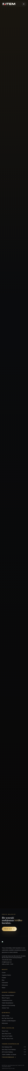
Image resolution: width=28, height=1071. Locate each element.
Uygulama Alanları (6, 975)
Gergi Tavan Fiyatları (7, 1036)
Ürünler (11, 13)
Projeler (4, 977)
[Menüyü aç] (23, 4)
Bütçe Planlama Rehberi (8, 995)
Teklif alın (8, 928)
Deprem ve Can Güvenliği (8, 1005)
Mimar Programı (6, 998)
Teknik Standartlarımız (7, 1003)
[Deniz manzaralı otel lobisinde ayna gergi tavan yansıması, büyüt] (14, 595)
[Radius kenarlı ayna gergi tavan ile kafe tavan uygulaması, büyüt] (14, 615)
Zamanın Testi (5, 1008)
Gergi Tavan (5, 1031)
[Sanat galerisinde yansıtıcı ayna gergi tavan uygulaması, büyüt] (14, 517)
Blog (3, 980)
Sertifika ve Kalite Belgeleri (9, 1020)
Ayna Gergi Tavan (6, 1033)
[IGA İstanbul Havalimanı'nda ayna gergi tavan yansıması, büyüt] (14, 576)
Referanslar (5, 985)
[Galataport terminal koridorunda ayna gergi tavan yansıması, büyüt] (14, 537)
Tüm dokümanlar (8, 1057)
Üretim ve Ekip (5, 1015)
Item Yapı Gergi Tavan (7, 1018)
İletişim (3, 987)
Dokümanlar (5, 982)
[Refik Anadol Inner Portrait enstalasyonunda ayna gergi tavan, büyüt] (14, 556)
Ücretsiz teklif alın (12, 891)
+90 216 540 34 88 (15, 896)
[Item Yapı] (9, 4)
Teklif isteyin (10, 290)
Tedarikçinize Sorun (7, 1000)
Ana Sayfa (4, 13)
